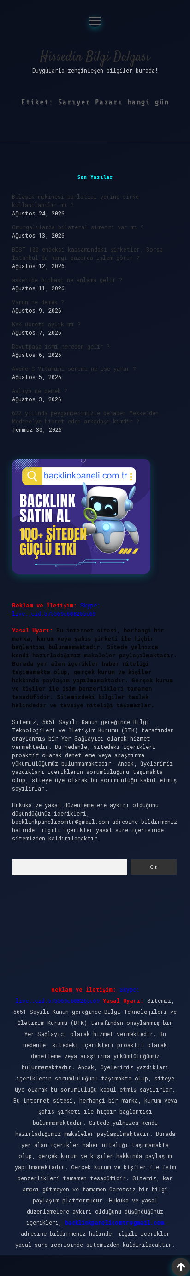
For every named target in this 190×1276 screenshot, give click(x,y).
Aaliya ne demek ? (39, 390)
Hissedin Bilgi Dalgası (95, 57)
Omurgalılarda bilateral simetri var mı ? (78, 227)
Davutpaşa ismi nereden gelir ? (61, 346)
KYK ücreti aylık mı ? (46, 324)
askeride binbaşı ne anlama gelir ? (67, 279)
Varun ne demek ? (38, 302)
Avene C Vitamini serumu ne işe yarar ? (74, 368)
